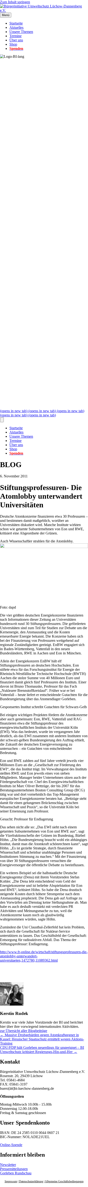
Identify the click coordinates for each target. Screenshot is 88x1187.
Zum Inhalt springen (15, 2)
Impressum (11, 1181)
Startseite (16, 23)
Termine (15, 36)
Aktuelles (16, 27)
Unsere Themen (21, 32)
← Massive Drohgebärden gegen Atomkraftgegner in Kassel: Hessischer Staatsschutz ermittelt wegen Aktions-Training (42, 1039)
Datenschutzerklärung (31, 1181)
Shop (13, 44)
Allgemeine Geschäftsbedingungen (64, 1181)
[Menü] (2, 419)
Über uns (16, 40)
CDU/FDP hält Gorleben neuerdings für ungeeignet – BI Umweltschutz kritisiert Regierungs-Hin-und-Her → (42, 1050)
